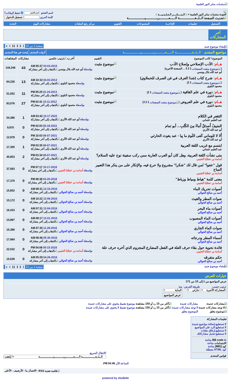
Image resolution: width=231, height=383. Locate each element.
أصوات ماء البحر (210, 209)
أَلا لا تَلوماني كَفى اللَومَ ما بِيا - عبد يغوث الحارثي (186, 136)
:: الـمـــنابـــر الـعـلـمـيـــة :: (171, 14)
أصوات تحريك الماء (207, 189)
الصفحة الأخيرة (173, 68)
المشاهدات (10, 58)
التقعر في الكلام (210, 116)
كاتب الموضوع (202, 58)
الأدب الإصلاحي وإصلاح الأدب (191, 64)
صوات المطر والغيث (207, 199)
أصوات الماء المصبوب (205, 218)
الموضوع (217, 58)
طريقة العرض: (191, 286)
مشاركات (23, 58)
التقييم (97, 58)
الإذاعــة (170, 23)
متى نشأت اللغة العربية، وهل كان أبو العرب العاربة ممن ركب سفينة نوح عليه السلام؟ (159, 155)
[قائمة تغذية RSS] (49, 370)
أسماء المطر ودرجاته (206, 238)
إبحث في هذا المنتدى (16, 52)
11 (13, 46)
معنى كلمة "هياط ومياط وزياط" (199, 179)
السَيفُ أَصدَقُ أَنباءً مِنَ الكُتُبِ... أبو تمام (193, 126)
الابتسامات (220, 343)
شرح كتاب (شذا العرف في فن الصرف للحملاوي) (176, 78)
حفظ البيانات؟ (12, 12)
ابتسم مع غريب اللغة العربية (201, 145)
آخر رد (70, 58)
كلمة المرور (46, 17)
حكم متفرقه (213, 257)
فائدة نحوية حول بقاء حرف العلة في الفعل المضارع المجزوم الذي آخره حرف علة (162, 248)
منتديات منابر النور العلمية (204, 14)
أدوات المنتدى (37, 52)
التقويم (118, 23)
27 (23, 103)
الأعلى (7, 370)
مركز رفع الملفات (85, 23)
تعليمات (192, 23)
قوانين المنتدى (218, 355)
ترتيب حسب (219, 286)
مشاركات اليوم (41, 23)
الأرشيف (18, 370)
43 (23, 68)
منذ (180, 286)
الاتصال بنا (30, 370)
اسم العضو (47, 12)
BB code (217, 339)
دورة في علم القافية (198, 92)
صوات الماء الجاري (208, 228)
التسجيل (215, 23)
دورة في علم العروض (197, 102)
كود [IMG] (220, 346)
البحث (12, 23)
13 (23, 82)
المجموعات (143, 23)
